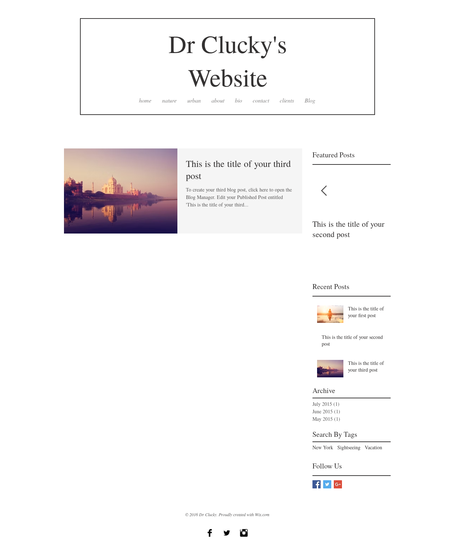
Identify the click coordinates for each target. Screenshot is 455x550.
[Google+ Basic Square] (338, 484)
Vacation (373, 447)
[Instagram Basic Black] (244, 533)
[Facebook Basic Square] (316, 484)
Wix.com (262, 514)
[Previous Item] (324, 191)
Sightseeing (348, 447)
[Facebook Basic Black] (210, 533)
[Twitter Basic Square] (327, 484)
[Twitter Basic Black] (227, 533)
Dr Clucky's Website (227, 60)
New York (322, 447)
